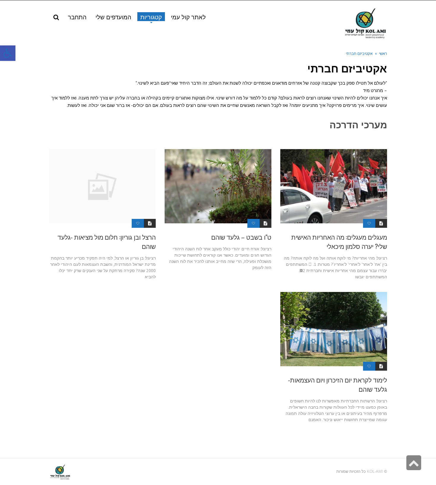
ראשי (383, 53)
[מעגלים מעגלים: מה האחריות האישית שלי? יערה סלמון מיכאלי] (333, 186)
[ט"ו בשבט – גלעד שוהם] (218, 186)
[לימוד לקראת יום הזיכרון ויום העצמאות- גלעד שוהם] (333, 329)
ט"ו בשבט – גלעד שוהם (241, 236)
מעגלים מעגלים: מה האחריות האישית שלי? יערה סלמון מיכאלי (339, 241)
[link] (113, 16)
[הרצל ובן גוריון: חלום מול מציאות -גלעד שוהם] (102, 186)
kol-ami (375, 471)
